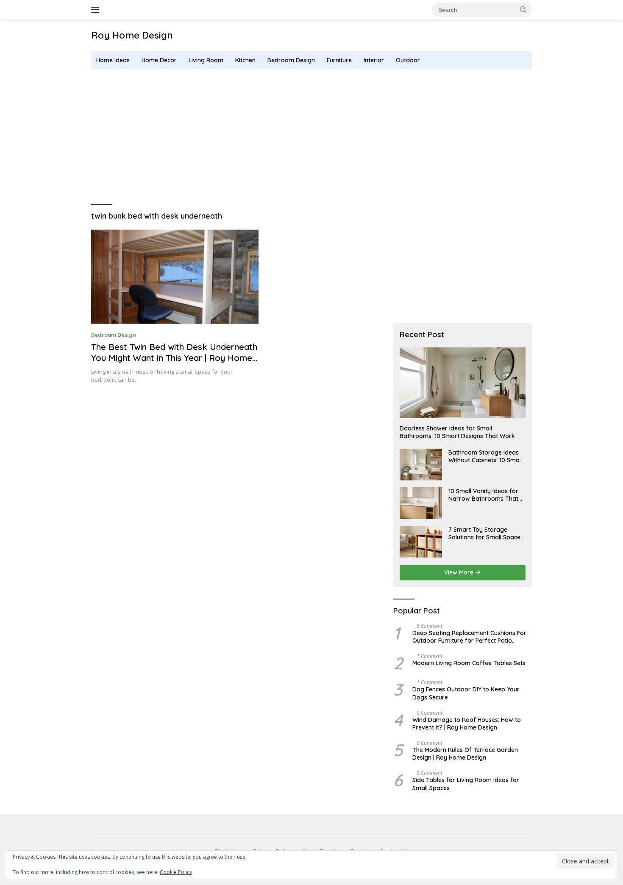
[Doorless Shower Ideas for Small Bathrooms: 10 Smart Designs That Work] (463, 382)
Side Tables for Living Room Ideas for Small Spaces (465, 783)
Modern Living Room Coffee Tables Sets (469, 663)
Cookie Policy (176, 872)
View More (459, 572)
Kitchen (245, 60)
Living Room (206, 60)
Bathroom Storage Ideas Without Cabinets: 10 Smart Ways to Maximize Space (486, 456)
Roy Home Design (132, 35)
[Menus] (97, 10)
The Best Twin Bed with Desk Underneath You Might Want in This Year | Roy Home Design (174, 357)
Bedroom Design (291, 60)
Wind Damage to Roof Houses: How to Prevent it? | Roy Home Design (466, 723)
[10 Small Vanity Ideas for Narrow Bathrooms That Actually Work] (421, 503)
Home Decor (159, 60)
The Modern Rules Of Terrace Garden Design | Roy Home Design (465, 753)
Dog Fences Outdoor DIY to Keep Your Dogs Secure (466, 693)
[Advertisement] (311, 137)
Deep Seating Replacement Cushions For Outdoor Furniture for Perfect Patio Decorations (469, 636)
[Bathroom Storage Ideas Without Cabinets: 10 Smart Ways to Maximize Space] (421, 464)
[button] (523, 9)
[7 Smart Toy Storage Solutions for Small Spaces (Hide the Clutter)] (421, 542)
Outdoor (408, 60)
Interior (374, 60)
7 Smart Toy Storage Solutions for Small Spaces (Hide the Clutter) (485, 533)
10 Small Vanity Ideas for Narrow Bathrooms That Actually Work (483, 494)
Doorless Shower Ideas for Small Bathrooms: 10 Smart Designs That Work (457, 432)
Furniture (339, 60)
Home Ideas (113, 60)
